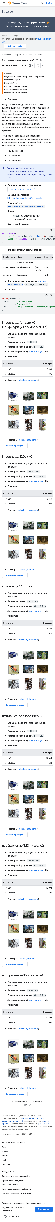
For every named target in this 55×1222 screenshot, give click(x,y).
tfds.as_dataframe (27, 440)
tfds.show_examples (28, 380)
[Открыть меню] (4, 3)
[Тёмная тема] (46, 230)
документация (36, 351)
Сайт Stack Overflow (11, 1185)
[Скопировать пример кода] (51, 230)
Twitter (5, 1160)
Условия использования (13, 1203)
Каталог (38, 55)
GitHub (5, 1156)
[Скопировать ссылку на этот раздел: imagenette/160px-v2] (35, 586)
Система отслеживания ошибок (16, 1176)
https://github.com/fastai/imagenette (24, 198)
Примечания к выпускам (13, 1180)
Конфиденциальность (36, 1203)
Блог (4, 1147)
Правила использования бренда (16, 1189)
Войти (49, 3)
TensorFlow (6, 55)
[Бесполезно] (41, 60)
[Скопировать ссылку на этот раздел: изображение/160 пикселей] (46, 975)
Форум (5, 1151)
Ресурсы (18, 55)
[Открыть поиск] (42, 3)
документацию (21, 26)
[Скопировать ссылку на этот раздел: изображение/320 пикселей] (46, 846)
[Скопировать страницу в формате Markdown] (38, 65)
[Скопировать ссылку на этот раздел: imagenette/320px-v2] (35, 457)
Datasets (7, 11)
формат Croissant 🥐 (40, 23)
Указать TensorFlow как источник (16, 1193)
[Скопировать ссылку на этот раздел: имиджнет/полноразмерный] (47, 716)
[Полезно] (37, 60)
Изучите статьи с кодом (22, 189)
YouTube (6, 1164)
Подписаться (44, 1209)
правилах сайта (44, 1124)
